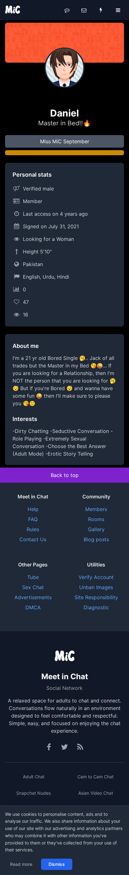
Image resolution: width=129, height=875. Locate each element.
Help (33, 509)
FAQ (33, 519)
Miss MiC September (64, 141)
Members (96, 509)
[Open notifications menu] (101, 10)
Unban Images (96, 587)
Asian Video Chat (95, 793)
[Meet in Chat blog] (80, 747)
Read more (21, 864)
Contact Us (32, 539)
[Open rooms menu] (67, 10)
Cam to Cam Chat (95, 776)
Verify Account (96, 577)
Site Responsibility (96, 597)
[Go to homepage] (64, 656)
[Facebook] (49, 747)
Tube (33, 577)
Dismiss (57, 864)
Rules (33, 529)
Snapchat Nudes (33, 793)
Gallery (96, 529)
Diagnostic (96, 607)
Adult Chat (33, 776)
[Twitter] (64, 747)
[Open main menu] (118, 10)
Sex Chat (33, 587)
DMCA (33, 607)
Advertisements (33, 597)
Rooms (96, 519)
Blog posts (96, 539)
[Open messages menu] (84, 10)
